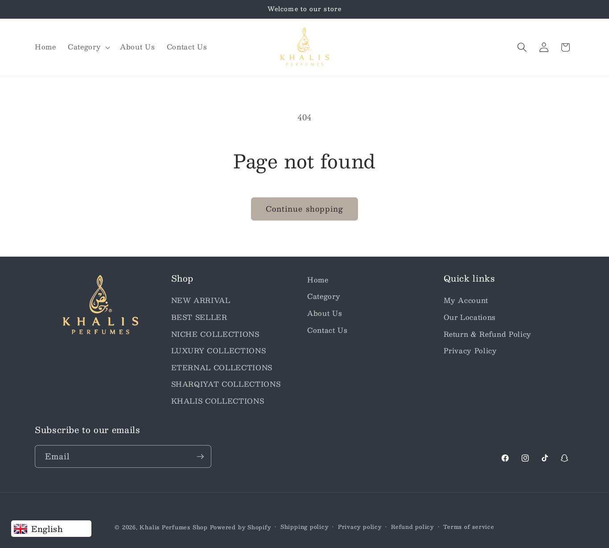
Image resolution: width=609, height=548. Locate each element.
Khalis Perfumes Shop (173, 527)
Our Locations (470, 317)
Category (323, 296)
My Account (466, 300)
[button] (88, 47)
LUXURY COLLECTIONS (218, 350)
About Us (324, 313)
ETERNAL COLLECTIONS (222, 367)
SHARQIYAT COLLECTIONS (226, 384)
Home (318, 280)
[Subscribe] (200, 456)
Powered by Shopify (240, 527)
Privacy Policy (470, 350)
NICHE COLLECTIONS (215, 334)
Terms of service (468, 527)
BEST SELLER (199, 317)
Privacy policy (360, 527)
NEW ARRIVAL (200, 300)
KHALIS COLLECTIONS (217, 401)
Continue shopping (305, 208)
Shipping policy (304, 527)
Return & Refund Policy (488, 334)
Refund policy (412, 527)
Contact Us (327, 330)
